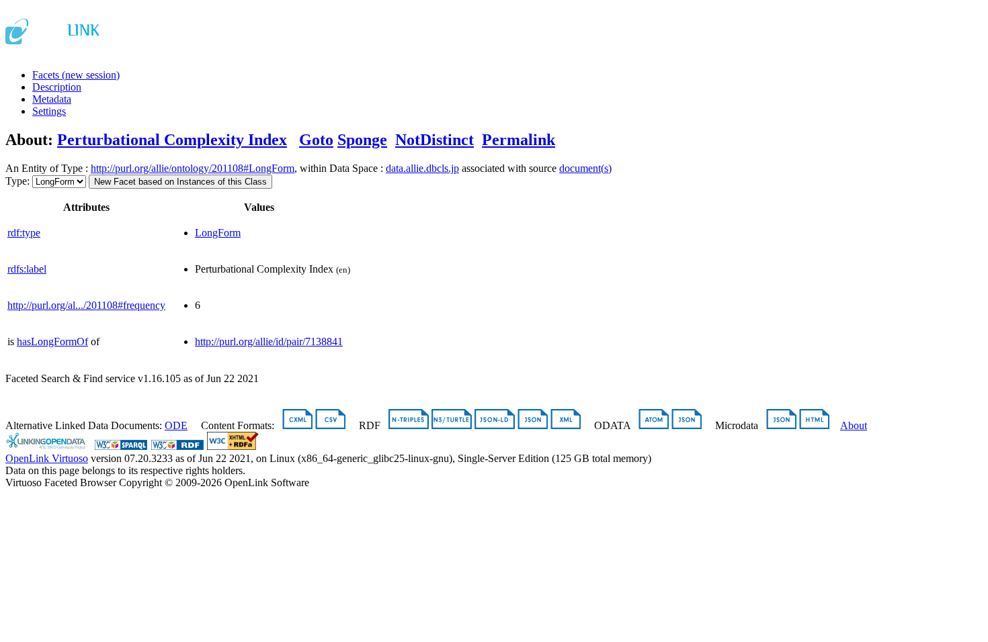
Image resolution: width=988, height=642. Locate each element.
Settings (49, 111)
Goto (316, 139)
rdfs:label (26, 269)
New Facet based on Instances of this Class (180, 182)
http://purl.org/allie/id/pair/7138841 (269, 341)
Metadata (51, 99)
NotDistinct (434, 139)
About (853, 425)
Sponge (362, 139)
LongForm (218, 232)
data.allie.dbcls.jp (422, 168)
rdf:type (23, 232)
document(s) (585, 168)
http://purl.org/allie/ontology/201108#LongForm (192, 168)
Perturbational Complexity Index (172, 139)
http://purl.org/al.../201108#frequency (86, 305)
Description (56, 87)
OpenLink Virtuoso (46, 458)
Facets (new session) (76, 75)
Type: (17, 181)
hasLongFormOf (52, 341)
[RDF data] (177, 446)
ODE (176, 425)
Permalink (518, 139)
